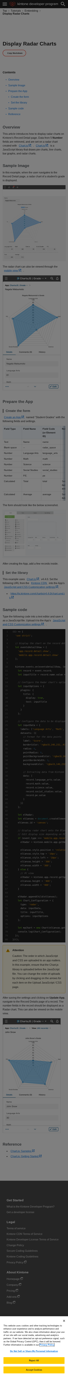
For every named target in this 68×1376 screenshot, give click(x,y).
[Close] (64, 1320)
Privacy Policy (47, 1345)
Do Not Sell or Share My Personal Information (34, 1351)
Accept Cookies (34, 1370)
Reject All (34, 1360)
